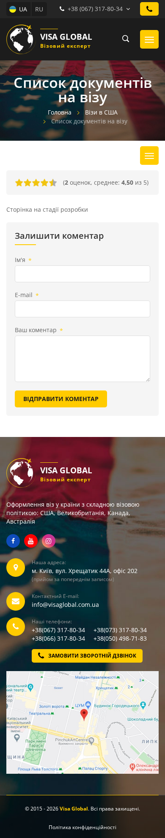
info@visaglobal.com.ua (65, 605)
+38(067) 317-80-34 (62, 630)
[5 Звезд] (53, 182)
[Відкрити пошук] (123, 39)
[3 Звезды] (36, 182)
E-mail (27, 295)
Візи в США (101, 112)
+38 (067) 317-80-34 (95, 9)
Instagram (48, 541)
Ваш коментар (39, 330)
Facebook (13, 541)
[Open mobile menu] (149, 39)
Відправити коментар (61, 399)
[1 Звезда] (19, 182)
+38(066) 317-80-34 (62, 638)
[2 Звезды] (27, 182)
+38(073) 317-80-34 (120, 630)
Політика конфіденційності (82, 827)
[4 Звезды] (44, 182)
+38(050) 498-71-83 (120, 638)
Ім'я (23, 260)
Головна (60, 112)
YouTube (31, 541)
